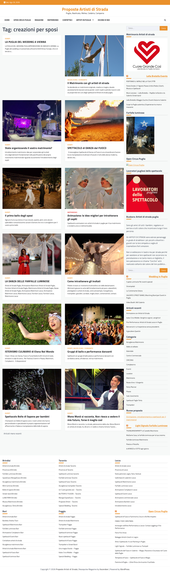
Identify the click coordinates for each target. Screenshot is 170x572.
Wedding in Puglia (158, 276)
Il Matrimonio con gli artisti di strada (88, 83)
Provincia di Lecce (121, 469)
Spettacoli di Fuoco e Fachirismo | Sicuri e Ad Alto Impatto (135, 516)
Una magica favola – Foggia (69, 548)
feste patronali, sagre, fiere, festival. (128, 473)
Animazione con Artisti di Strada (138, 313)
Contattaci (67, 20)
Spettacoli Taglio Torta (134, 400)
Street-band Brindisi (9, 493)
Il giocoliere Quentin (133, 331)
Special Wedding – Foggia (68, 556)
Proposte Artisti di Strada (85, 9)
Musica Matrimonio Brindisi (12, 501)
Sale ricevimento (132, 396)
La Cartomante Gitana (134, 290)
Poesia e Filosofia (132, 444)
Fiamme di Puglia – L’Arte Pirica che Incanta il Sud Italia (135, 562)
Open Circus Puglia (22, 20)
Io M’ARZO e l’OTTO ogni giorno (137, 448)
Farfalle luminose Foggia (67, 528)
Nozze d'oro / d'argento (77, 80)
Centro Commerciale (133, 355)
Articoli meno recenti (13, 433)
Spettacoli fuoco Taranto (67, 481)
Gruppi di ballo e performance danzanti (89, 352)
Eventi (7, 39)
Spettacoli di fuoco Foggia (68, 540)
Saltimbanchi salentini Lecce (125, 477)
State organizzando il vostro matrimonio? (28, 148)
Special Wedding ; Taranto (68, 505)
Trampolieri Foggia (65, 524)
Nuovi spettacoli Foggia (67, 536)
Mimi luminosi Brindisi (10, 485)
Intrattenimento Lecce (123, 505)
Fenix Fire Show (121, 532)
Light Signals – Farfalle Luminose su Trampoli (131, 546)
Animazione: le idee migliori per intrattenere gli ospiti (92, 217)
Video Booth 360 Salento (135, 302)
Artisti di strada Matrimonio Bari (14, 548)
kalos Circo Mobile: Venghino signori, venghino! (143, 317)
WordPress (124, 569)
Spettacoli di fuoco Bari (10, 552)
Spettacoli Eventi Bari (10, 536)
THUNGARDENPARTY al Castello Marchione (142, 430)
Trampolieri (130, 405)
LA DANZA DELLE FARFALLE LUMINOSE (27, 281)
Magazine (39, 20)
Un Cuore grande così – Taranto (70, 489)
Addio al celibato (132, 346)
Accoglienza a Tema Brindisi (12, 505)
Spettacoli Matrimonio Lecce (125, 481)
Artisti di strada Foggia (67, 516)
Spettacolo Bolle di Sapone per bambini (27, 416)
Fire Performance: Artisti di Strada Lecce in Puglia (144, 322)
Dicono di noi (104, 20)
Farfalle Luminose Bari (10, 528)
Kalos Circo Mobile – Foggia (69, 552)
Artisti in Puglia (83, 20)
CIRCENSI (129, 360)
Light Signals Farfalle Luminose (151, 425)
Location (129, 373)
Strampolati (130, 286)
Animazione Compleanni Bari (13, 532)
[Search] (165, 20)
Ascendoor (104, 569)
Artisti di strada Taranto (67, 465)
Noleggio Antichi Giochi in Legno (126, 537)
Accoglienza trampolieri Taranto (70, 485)
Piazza (128, 391)
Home (7, 20)
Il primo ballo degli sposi (19, 216)
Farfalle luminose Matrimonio (137, 439)
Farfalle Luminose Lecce (124, 485)
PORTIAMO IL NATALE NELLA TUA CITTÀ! (140, 81)
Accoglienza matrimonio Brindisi (14, 481)
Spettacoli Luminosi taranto (69, 473)
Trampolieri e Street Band (68, 544)
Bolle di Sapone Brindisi (11, 489)
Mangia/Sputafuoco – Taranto (70, 497)
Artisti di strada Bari (9, 516)
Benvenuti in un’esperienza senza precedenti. (142, 326)
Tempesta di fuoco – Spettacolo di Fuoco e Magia (132, 557)
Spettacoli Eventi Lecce (123, 493)
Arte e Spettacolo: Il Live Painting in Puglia (130, 541)
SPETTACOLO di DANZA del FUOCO (86, 148)
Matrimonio (52, 20)
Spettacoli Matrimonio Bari (12, 524)
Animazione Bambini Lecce (125, 501)
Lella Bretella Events (157, 76)
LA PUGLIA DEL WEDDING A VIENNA (25, 42)
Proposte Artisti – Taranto (68, 501)
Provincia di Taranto (66, 469)
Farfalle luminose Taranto (68, 477)
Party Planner (131, 387)
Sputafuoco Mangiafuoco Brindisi (14, 477)
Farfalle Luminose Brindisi (12, 473)
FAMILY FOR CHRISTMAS (124, 521)
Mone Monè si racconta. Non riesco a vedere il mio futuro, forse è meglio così (93, 418)
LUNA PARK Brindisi (9, 497)
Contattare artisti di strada (12, 540)
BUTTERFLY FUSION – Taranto (70, 493)
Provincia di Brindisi (9, 469)
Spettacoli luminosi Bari (11, 556)
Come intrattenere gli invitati (83, 281)
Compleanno (131, 364)
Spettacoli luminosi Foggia (68, 532)
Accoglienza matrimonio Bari (12, 544)
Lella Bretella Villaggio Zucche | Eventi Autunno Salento (146, 100)
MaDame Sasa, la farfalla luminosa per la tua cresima (145, 435)
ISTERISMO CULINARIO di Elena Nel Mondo (29, 352)
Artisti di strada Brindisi (11, 465)
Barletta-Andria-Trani (10, 520)
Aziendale (129, 351)
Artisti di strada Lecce (123, 465)
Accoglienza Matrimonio (135, 342)
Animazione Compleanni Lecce (126, 489)
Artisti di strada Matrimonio (69, 520)
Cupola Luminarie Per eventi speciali (139, 281)
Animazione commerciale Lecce (126, 497)
